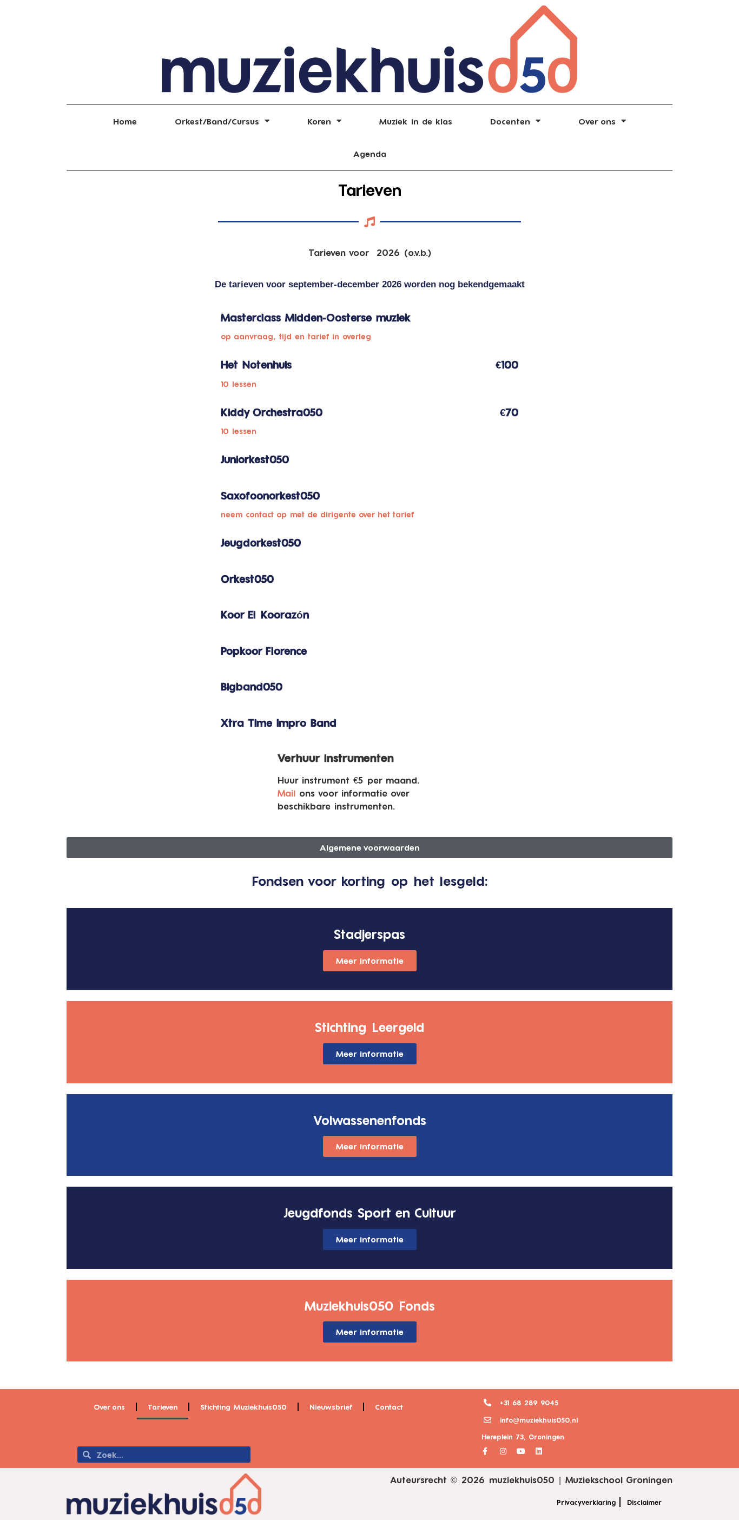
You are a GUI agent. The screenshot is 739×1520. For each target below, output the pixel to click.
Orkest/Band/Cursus (217, 121)
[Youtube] (521, 1451)
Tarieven (369, 189)
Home (125, 121)
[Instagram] (503, 1451)
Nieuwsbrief (330, 1407)
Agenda (369, 154)
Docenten (510, 121)
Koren (319, 121)
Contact (389, 1407)
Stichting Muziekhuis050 (243, 1407)
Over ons (597, 121)
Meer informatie (370, 960)
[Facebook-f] (485, 1451)
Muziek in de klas (415, 121)
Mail (286, 793)
